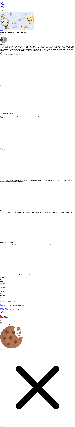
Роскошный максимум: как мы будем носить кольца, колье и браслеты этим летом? (12, 289)
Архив (3, 312)
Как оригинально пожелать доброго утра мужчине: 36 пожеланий (10, 309)
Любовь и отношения (3, 296)
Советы (3, 311)
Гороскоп (3, 1)
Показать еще (2, 426)
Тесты (3, 7)
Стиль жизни (4, 5)
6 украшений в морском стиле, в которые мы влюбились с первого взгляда (11, 293)
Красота (3, 4)
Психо (3, 6)
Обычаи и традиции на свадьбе (5, 304)
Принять (2, 349)
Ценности (3, 2)
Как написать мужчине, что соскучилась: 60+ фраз (7, 301)
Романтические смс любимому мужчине (6, 297)
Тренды (3, 3)
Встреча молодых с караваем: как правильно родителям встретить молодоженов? (12, 305)
